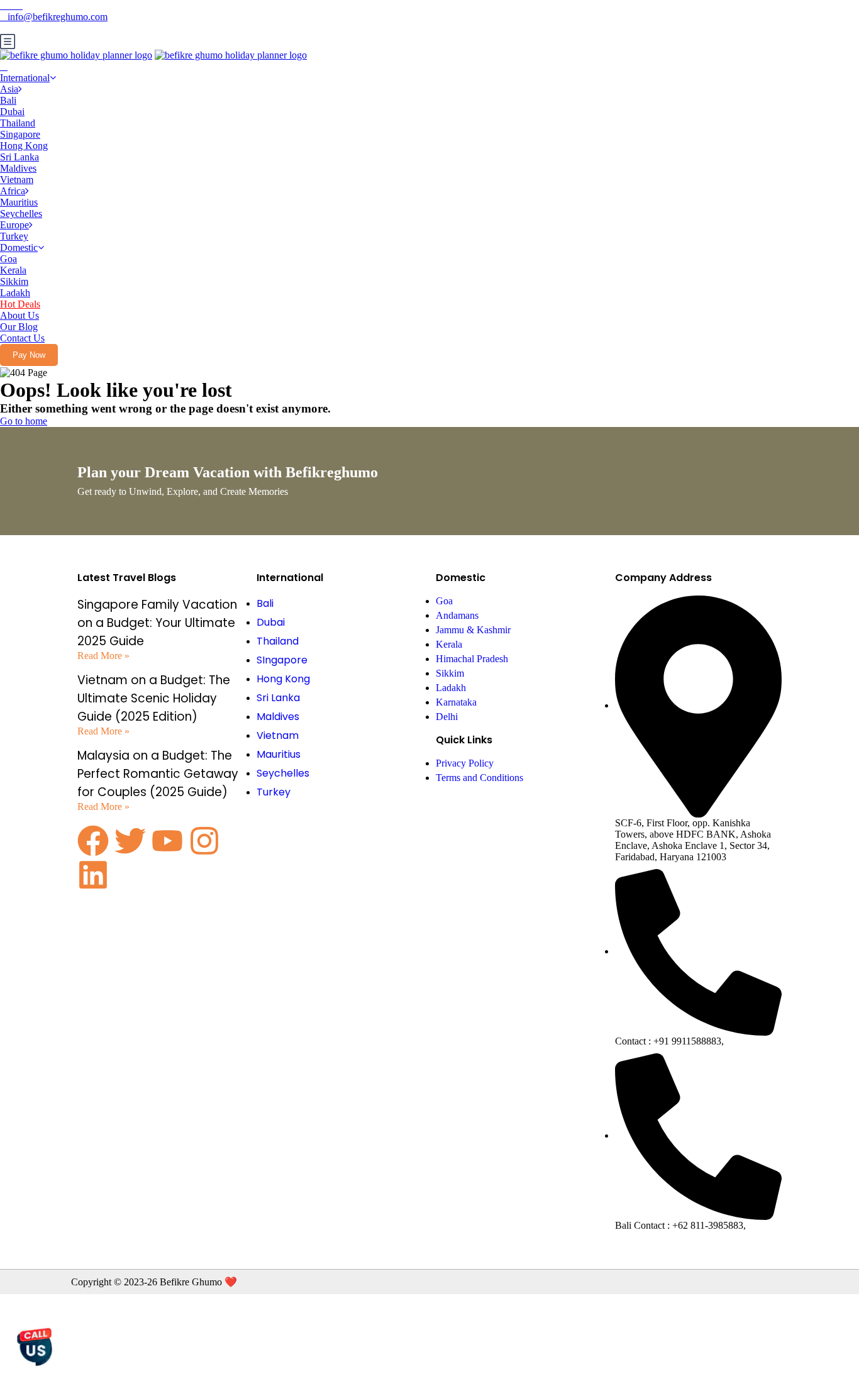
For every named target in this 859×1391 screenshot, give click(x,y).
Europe (14, 224)
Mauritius (19, 202)
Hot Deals (20, 304)
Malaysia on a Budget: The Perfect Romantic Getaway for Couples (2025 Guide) (157, 774)
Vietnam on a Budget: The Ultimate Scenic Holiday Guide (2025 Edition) (153, 698)
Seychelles (21, 213)
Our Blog (19, 326)
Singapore (20, 134)
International (25, 77)
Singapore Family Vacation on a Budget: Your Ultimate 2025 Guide (157, 623)
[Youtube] (167, 840)
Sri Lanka (19, 157)
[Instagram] (204, 840)
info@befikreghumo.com (58, 16)
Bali (8, 100)
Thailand (17, 123)
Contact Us (22, 338)
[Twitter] (130, 840)
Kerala (13, 270)
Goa (8, 258)
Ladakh (15, 292)
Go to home (23, 421)
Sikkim (14, 281)
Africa (12, 191)
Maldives (18, 168)
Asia (9, 89)
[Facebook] (93, 840)
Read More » (103, 655)
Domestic (19, 247)
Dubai (12, 111)
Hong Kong (24, 145)
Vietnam (16, 179)
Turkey (14, 236)
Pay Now (29, 355)
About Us (19, 315)
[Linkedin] (93, 874)
